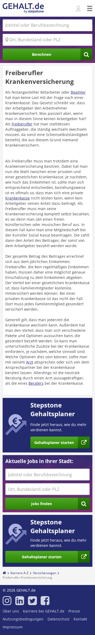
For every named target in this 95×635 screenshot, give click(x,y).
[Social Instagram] (7, 602)
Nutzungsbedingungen (23, 619)
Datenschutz (59, 619)
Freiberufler (22, 123)
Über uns (11, 611)
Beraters (36, 383)
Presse (74, 611)
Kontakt (80, 619)
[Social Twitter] (32, 602)
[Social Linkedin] (19, 602)
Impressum (13, 626)
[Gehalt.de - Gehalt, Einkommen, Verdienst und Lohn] (23, 8)
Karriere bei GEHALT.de (43, 611)
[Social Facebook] (45, 602)
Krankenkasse (17, 198)
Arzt (29, 362)
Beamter (78, 92)
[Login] (79, 9)
